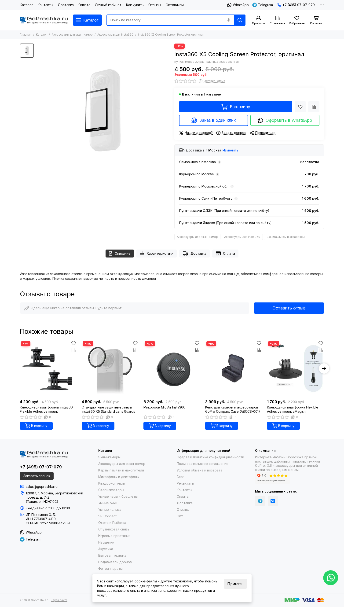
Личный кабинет (108, 5)
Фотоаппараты (110, 568)
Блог (180, 477)
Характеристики (160, 253)
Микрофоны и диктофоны (118, 477)
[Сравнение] (313, 106)
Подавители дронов (115, 562)
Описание (123, 253)
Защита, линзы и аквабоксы (286, 237)
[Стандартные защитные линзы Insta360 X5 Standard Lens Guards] (110, 368)
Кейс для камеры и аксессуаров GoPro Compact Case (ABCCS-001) (232, 409)
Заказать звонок (36, 476)
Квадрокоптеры (111, 483)
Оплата (84, 5)
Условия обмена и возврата (199, 470)
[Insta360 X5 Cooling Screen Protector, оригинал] (103, 110)
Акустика (105, 549)
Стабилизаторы (111, 490)
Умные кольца (109, 509)
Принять (235, 583)
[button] (20, 368)
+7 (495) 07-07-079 (298, 5)
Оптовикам (175, 5)
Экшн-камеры (109, 457)
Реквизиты (185, 483)
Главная (25, 34)
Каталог (26, 5)
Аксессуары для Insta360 (115, 34)
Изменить (230, 150)
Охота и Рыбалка (112, 523)
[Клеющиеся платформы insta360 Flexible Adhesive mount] (48, 368)
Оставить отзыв (289, 307)
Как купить (135, 5)
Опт (180, 516)
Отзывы (154, 5)
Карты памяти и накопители (121, 470)
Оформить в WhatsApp (289, 120)
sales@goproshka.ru (42, 487)
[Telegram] (260, 501)
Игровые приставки (114, 536)
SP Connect (107, 516)
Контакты (45, 5)
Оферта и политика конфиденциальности (210, 457)
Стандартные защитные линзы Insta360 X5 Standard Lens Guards (108, 409)
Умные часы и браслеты (118, 496)
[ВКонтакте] (273, 501)
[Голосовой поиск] (229, 20)
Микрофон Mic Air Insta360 (164, 407)
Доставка (66, 5)
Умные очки (107, 503)
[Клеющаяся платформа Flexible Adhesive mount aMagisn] (295, 368)
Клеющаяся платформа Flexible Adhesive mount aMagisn (292, 409)
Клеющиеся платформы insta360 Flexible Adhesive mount (46, 409)
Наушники (106, 542)
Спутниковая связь (113, 529)
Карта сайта (59, 600)
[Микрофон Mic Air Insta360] (172, 368)
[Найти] (239, 20)
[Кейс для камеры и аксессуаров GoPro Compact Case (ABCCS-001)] (233, 368)
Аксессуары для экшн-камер (72, 34)
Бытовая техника (112, 555)
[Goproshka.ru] (44, 20)
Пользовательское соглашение (202, 464)
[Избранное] (300, 106)
